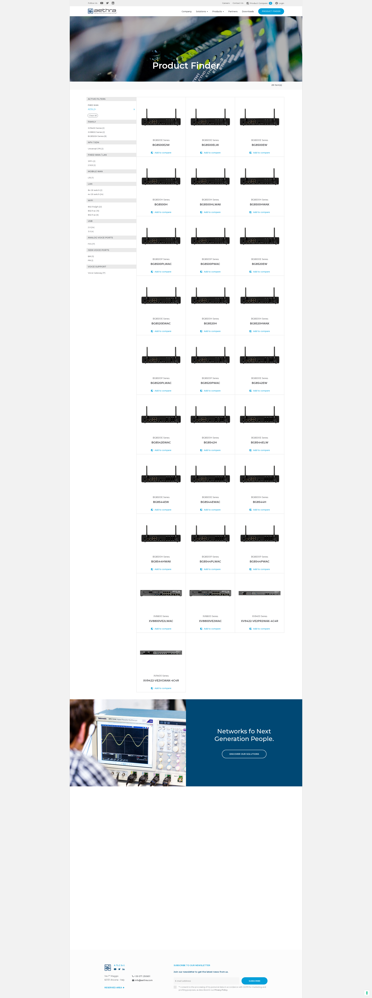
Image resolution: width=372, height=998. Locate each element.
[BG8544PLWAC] (210, 533)
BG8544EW (161, 502)
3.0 (91, 231)
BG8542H (210, 442)
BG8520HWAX (259, 323)
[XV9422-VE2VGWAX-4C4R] (161, 652)
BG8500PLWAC (161, 264)
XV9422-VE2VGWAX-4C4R (161, 680)
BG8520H (210, 323)
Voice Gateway (96, 273)
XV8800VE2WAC (210, 621)
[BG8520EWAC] (161, 295)
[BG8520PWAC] (210, 355)
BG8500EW (259, 145)
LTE (91, 177)
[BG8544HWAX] (161, 533)
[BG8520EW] (259, 236)
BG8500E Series (161, 140)
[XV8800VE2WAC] (210, 593)
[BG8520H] (210, 295)
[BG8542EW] (259, 355)
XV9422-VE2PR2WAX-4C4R (259, 621)
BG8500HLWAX (210, 204)
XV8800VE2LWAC (161, 621)
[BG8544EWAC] (210, 474)
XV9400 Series (96, 128)
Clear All (93, 115)
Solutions (201, 11)
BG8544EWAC (210, 502)
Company (187, 11)
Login (281, 3)
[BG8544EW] (161, 474)
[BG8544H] (259, 474)
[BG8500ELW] (210, 117)
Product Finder (271, 11)
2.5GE (92, 165)
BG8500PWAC (210, 264)
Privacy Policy (220, 990)
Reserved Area (113, 987)
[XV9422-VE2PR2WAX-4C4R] (259, 593)
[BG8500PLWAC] (161, 236)
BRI (91, 256)
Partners (233, 11)
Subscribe (254, 981)
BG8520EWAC (161, 323)
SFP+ (91, 161)
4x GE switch (95, 194)
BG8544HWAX (161, 561)
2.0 (91, 227)
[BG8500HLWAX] (210, 176)
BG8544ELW (259, 442)
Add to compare (162, 152)
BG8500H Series (97, 136)
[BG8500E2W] (161, 117)
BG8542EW (259, 383)
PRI (90, 260)
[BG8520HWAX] (259, 295)
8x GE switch (95, 190)
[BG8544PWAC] (259, 533)
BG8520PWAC (210, 383)
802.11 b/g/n (95, 207)
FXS (91, 244)
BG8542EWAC (161, 442)
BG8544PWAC (259, 561)
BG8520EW (259, 264)
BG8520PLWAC (161, 383)
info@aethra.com (144, 980)
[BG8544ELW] (259, 414)
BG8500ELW (210, 145)
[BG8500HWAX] (259, 176)
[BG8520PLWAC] (161, 355)
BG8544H (259, 502)
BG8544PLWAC (210, 561)
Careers (226, 3)
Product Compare (260, 3)
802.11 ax (93, 215)
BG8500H (161, 204)
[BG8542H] (210, 414)
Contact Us (238, 3)
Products (217, 11)
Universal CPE (95, 148)
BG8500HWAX (259, 204)
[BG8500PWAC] (210, 236)
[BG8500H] (161, 176)
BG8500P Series (161, 259)
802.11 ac (93, 211)
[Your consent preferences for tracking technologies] (367, 993)
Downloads (248, 11)
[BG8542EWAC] (161, 414)
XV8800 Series (96, 132)
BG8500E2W (161, 145)
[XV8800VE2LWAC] (161, 593)
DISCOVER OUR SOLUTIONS (244, 754)
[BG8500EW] (259, 117)
